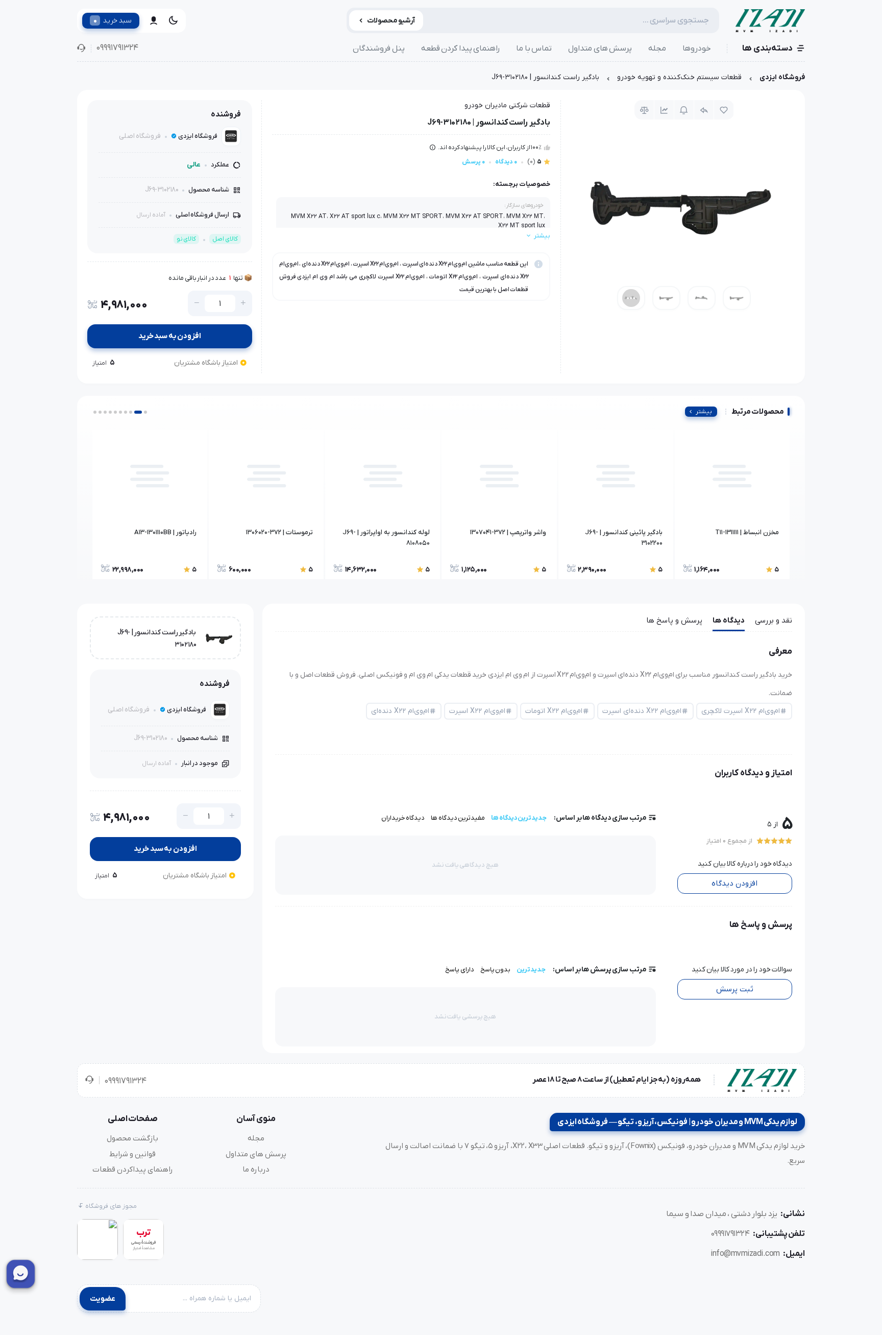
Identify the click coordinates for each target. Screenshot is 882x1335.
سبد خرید (112, 20)
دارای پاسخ (459, 969)
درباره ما (256, 1169)
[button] (145, 412)
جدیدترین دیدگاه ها (519, 818)
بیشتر (704, 412)
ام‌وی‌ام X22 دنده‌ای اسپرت (641, 711)
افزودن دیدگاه (734, 883)
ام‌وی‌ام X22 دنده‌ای (400, 711)
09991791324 (117, 48)
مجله (657, 48)
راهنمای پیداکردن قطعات (132, 1169)
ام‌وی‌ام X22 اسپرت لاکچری (740, 711)
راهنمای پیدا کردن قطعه (460, 48)
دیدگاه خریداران (403, 818)
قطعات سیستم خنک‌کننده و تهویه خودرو (679, 77)
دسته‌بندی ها (767, 48)
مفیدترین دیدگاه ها (458, 818)
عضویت (102, 1299)
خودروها (696, 48)
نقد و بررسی (773, 620)
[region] (441, 80)
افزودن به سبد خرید (170, 336)
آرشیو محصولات (391, 21)
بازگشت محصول (132, 1138)
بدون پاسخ (495, 969)
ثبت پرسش (734, 989)
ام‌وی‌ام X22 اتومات (553, 711)
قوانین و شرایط (132, 1154)
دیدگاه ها (729, 620)
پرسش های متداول (600, 48)
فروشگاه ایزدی (782, 77)
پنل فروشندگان (379, 48)
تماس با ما (534, 48)
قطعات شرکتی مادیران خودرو (507, 105)
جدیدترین (531, 969)
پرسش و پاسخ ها (674, 620)
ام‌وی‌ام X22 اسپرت (477, 711)
